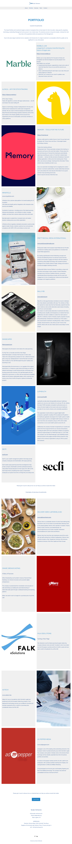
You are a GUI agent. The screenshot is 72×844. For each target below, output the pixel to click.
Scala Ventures (36, 810)
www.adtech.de (6, 695)
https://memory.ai (42, 135)
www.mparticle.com (8, 196)
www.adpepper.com (43, 744)
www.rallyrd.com (42, 296)
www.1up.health (42, 397)
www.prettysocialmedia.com (45, 243)
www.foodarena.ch (42, 531)
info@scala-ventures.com (36, 813)
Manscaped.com (7, 344)
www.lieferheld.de (54, 527)
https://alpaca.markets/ (9, 94)
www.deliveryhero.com (44, 517)
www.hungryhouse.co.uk (44, 529)
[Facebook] (35, 836)
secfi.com (5, 454)
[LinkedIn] (37, 836)
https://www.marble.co (43, 53)
